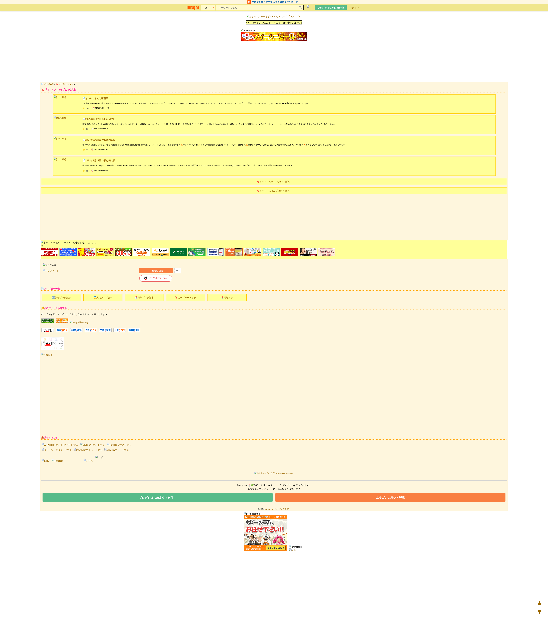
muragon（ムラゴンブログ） (278, 508)
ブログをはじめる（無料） (331, 7)
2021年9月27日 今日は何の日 (100, 119)
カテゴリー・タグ (65, 84)
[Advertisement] (126, 217)
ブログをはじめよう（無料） (157, 497)
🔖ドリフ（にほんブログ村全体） (274, 190)
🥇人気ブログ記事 (102, 297)
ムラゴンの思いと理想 (390, 497)
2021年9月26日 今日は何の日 (100, 139)
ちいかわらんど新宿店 (96, 98)
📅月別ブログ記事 (144, 297)
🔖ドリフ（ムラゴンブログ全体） (274, 181)
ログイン (354, 7)
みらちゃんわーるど (285, 473)
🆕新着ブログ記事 (61, 297)
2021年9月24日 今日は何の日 (100, 160)
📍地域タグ (227, 297)
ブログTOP (48, 84)
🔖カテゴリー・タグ (185, 297)
